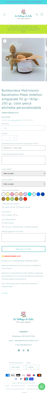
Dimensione (5, 124)
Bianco (3, 194)
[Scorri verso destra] (28, 85)
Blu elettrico (38, 194)
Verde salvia (8, 199)
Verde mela (12, 199)
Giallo (8, 194)
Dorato (16, 199)
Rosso (25, 199)
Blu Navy (42, 194)
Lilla (25, 194)
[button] (4, 14)
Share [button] (6, 293)
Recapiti (24, 392)
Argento (21, 199)
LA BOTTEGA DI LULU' (22, 383)
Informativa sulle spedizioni (35, 389)
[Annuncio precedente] (4, 29)
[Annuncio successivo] (43, 29)
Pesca (21, 194)
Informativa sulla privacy (35, 385)
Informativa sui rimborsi (18, 385)
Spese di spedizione (15, 120)
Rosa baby (12, 194)
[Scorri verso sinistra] (18, 85)
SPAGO (3, 199)
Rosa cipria (16, 194)
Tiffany (29, 194)
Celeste (34, 194)
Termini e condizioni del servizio (15, 389)
